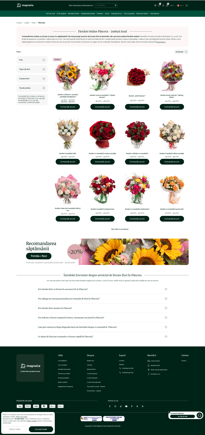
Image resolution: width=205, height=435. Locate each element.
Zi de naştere (61, 13)
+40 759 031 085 (182, 416)
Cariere (183, 360)
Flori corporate (129, 13)
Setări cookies (62, 382)
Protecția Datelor (63, 378)
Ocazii (107, 13)
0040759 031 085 (127, 368)
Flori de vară (50, 13)
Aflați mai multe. (21, 417)
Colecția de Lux (116, 13)
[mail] (160, 42)
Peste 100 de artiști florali (159, 370)
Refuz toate (14, 429)
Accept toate (41, 429)
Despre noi (90, 360)
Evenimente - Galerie (94, 391)
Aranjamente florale (88, 13)
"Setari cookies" (31, 421)
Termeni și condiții (64, 373)
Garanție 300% (155, 365)
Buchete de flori (73, 13)
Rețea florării (91, 369)
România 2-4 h (155, 374)
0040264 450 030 (127, 372)
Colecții (89, 365)
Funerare (100, 13)
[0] (159, 5)
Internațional (154, 13)
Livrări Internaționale (94, 382)
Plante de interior (142, 13)
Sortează (179, 52)
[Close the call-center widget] (169, 412)
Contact (121, 360)
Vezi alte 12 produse (119, 229)
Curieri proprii (155, 361)
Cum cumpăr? (62, 365)
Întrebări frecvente (64, 369)
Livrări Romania (92, 373)
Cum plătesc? (62, 360)
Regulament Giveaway (65, 386)
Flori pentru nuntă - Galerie (96, 386)
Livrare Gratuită (92, 378)
